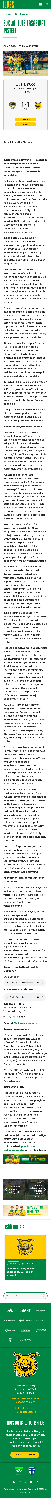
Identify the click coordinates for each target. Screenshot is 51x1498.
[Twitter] (25, 1482)
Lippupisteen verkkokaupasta (19, 1148)
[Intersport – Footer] (10, 1318)
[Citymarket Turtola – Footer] (41, 1308)
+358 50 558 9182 (25, 1402)
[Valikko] (40, 4)
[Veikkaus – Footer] (25, 1338)
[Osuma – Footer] (10, 1328)
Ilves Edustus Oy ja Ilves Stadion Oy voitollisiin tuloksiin (21, 1272)
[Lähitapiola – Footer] (25, 1318)
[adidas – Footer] (10, 1308)
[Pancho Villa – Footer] (25, 1328)
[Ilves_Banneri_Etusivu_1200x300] (25, 1210)
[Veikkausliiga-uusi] (19, 1471)
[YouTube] (31, 1482)
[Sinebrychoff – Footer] (10, 1338)
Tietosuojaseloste (25, 1412)
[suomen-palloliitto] (32, 1471)
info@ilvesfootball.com (25, 1398)
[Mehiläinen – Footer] (41, 1318)
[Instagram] (20, 1482)
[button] (47, 4)
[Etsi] (44, 1296)
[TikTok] (37, 1482)
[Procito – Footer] (41, 1328)
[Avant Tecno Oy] (25, 1308)
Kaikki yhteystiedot (26, 1408)
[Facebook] (14, 1482)
